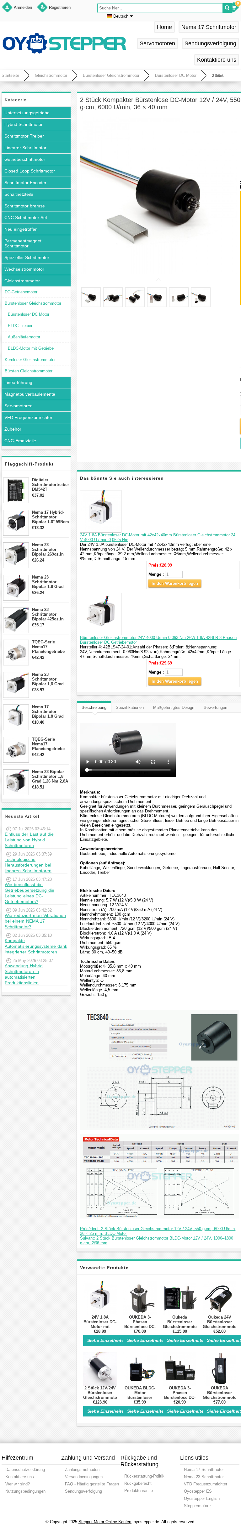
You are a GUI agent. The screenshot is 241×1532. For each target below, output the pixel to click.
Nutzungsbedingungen (25, 1491)
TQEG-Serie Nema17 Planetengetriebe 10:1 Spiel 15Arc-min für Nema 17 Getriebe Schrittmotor (48, 744)
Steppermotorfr (197, 1505)
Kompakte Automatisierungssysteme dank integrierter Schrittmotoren (36, 946)
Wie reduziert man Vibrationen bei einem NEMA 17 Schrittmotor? (35, 921)
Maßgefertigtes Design (173, 707)
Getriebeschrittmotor (24, 159)
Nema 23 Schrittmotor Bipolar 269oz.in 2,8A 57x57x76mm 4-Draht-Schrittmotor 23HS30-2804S (49, 549)
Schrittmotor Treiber (24, 136)
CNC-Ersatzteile (20, 440)
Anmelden (23, 7)
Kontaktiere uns (216, 60)
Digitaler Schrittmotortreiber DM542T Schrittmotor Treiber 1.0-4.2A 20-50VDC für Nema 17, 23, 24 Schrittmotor (50, 485)
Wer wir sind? (17, 1484)
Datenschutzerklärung (25, 1469)
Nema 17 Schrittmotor (208, 27)
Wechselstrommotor (24, 269)
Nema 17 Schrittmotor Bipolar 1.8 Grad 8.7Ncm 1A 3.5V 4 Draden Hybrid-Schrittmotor (49, 711)
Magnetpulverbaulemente (29, 394)
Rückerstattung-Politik (144, 1476)
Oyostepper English (202, 1498)
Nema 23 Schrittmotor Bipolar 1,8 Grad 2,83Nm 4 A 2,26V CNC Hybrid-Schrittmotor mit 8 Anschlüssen (49, 679)
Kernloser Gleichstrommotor (30, 359)
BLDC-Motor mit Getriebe (31, 348)
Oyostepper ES (198, 1491)
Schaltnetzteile (18, 194)
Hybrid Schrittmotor (23, 124)
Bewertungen (215, 707)
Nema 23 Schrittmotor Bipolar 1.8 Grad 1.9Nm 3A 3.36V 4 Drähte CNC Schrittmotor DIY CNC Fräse (49, 582)
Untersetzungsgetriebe (27, 112)
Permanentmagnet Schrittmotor (22, 243)
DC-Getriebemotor (21, 292)
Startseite (10, 75)
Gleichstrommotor (51, 75)
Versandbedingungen (84, 1476)
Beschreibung (94, 707)
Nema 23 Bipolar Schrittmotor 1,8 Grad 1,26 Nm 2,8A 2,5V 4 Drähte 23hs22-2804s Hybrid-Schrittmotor (50, 776)
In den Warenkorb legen (175, 583)
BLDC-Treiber (20, 325)
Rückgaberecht (138, 1483)
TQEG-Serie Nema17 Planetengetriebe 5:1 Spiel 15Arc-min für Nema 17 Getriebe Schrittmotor (48, 647)
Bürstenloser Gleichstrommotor (111, 75)
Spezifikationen (130, 707)
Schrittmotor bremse (24, 205)
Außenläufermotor (24, 337)
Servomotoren (157, 43)
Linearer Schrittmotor (25, 147)
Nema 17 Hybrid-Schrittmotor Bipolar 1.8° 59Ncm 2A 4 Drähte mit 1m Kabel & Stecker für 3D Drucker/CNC (50, 517)
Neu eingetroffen (21, 229)
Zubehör (12, 429)
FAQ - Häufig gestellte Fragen (92, 1484)
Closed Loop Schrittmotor (29, 170)
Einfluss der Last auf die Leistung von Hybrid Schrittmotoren (29, 840)
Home (164, 27)
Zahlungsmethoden (82, 1469)
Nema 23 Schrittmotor (204, 1476)
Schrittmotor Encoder (25, 182)
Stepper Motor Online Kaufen (104, 1521)
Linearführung (18, 382)
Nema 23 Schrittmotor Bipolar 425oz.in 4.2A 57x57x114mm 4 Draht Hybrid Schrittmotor (50, 614)
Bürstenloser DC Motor (175, 75)
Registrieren (60, 7)
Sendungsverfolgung (210, 43)
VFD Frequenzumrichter (28, 417)
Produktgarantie (138, 1490)
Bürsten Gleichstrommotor (28, 371)
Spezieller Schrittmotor (26, 257)
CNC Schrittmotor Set (25, 217)
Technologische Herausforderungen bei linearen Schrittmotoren (28, 865)
